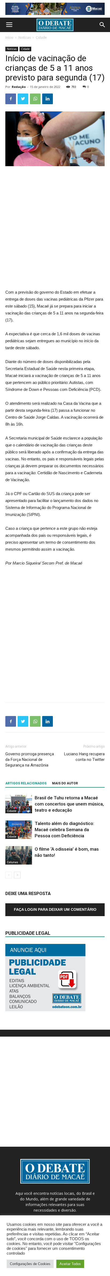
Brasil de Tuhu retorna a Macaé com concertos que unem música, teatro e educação (69, 804)
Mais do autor (65, 783)
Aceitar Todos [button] (70, 1264)
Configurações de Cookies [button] (30, 1264)
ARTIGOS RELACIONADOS (25, 783)
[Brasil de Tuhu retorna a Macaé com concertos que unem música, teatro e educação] (18, 804)
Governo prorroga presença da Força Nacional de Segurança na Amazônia (29, 760)
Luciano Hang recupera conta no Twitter (84, 757)
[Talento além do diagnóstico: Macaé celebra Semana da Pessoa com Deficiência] (18, 829)
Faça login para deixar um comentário (55, 909)
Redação (19, 87)
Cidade (41, 37)
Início (9, 37)
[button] (102, 25)
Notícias (24, 37)
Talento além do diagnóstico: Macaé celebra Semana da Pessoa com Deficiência (64, 829)
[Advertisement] (55, 228)
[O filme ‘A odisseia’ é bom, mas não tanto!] (18, 855)
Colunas (12, 862)
